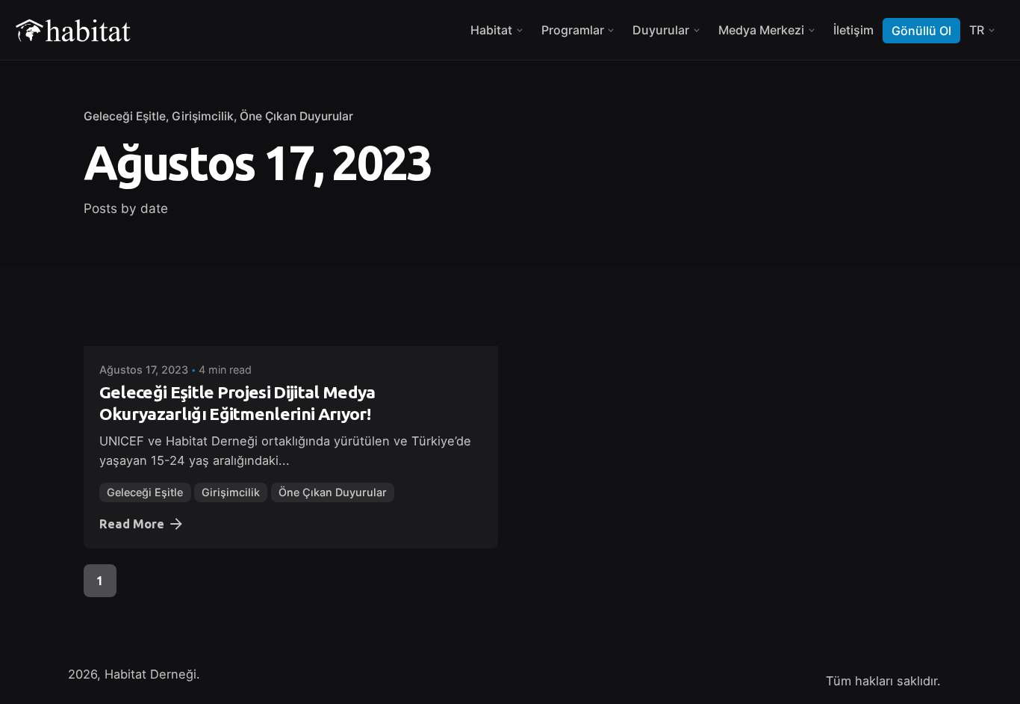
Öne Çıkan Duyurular (296, 116)
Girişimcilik (203, 116)
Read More (131, 524)
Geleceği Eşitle (125, 116)
